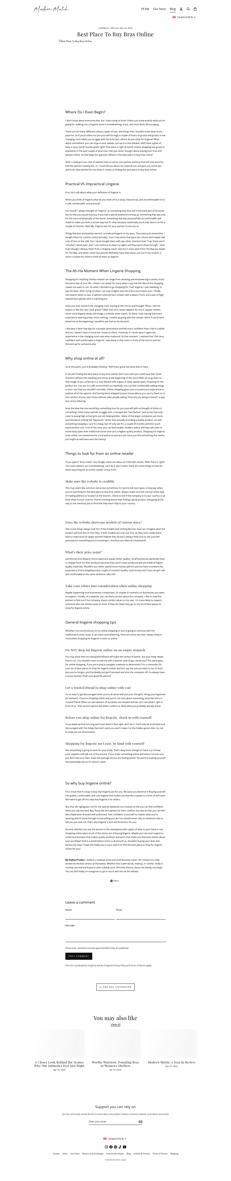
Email (119, 909)
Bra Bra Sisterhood (116, 987)
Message (70, 925)
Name (68, 909)
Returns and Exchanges (92, 1153)
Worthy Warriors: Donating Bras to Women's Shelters (115, 1064)
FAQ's (65, 1153)
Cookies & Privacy (141, 1153)
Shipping (174, 1153)
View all (115, 1024)
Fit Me (145, 9)
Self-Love (114, 28)
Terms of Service (160, 1153)
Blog (173, 9)
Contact (56, 1153)
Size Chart (75, 1153)
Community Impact (115, 1153)
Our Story (159, 9)
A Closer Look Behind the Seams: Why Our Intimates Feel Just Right (59, 1064)
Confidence (104, 28)
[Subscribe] (140, 1122)
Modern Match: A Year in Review (172, 1062)
